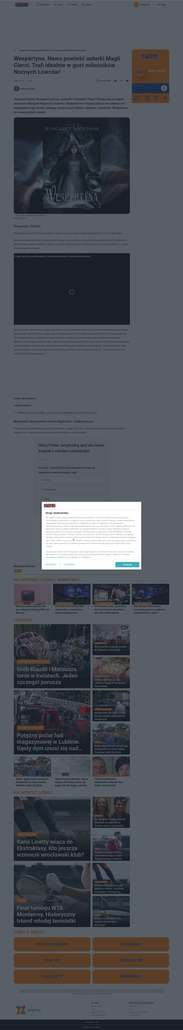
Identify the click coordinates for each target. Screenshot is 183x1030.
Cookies (60, 557)
